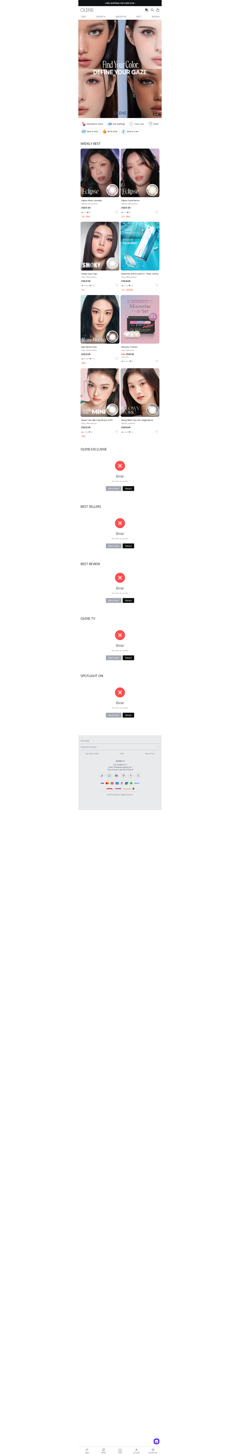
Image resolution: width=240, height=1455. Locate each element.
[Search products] (152, 10)
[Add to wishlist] (116, 212)
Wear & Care (150, 753)
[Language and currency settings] (146, 10)
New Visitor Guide (92, 753)
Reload (128, 488)
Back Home (113, 488)
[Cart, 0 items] (157, 10)
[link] (100, 183)
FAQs (122, 753)
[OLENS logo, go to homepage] (87, 10)
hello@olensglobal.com (122, 767)
